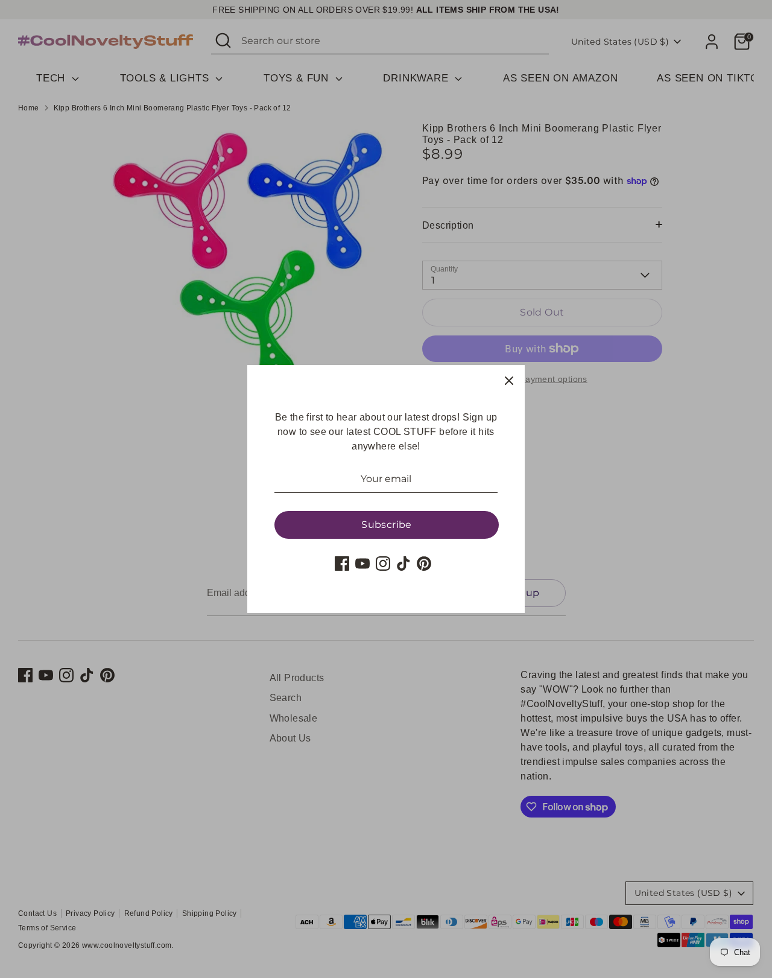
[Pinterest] (424, 563)
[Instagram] (383, 563)
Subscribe (386, 524)
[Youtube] (362, 563)
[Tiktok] (403, 563)
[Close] (509, 380)
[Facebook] (342, 563)
